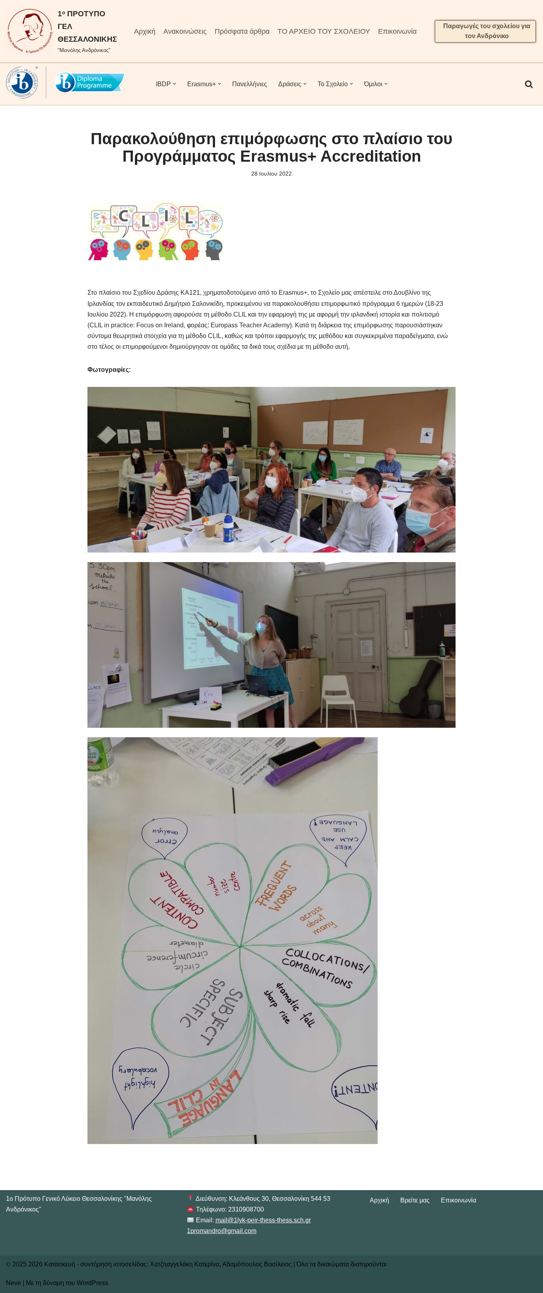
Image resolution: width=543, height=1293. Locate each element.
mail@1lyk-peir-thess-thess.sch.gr (263, 1220)
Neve (13, 1282)
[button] (174, 83)
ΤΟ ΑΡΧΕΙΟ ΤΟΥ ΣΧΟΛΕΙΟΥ (323, 31)
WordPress (92, 1282)
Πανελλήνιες (249, 84)
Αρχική (144, 31)
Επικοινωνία (397, 31)
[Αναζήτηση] (529, 84)
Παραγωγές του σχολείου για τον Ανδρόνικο (486, 31)
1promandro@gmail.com (221, 1230)
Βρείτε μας (415, 1200)
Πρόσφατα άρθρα (242, 31)
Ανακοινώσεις (185, 31)
